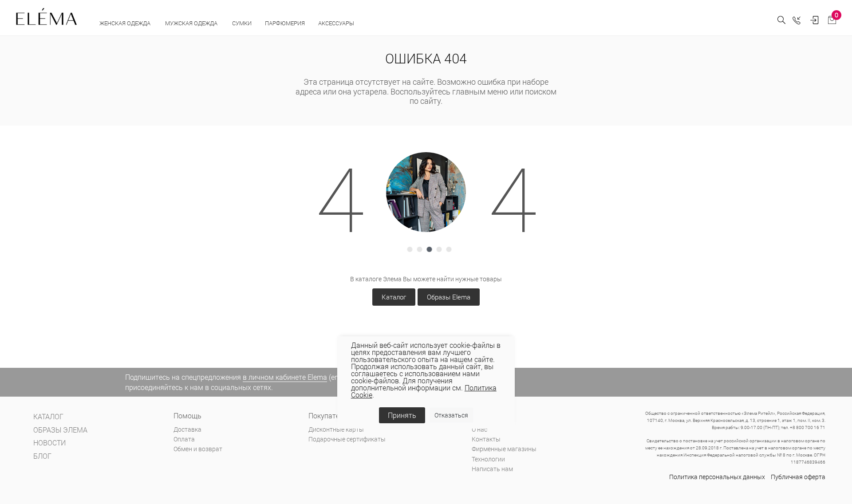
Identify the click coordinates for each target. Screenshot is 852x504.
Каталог (394, 296)
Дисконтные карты (336, 429)
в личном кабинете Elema (285, 377)
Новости (49, 442)
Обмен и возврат (198, 449)
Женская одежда (125, 23)
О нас (479, 429)
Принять (402, 415)
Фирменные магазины (504, 449)
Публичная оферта (798, 476)
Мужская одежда (192, 23)
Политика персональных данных (717, 476)
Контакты (486, 439)
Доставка (187, 429)
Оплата (184, 439)
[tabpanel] (426, 192)
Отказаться (451, 415)
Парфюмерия (285, 23)
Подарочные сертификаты (347, 439)
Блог (42, 456)
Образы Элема (60, 429)
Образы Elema (448, 296)
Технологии (488, 459)
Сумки (242, 23)
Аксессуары (336, 23)
